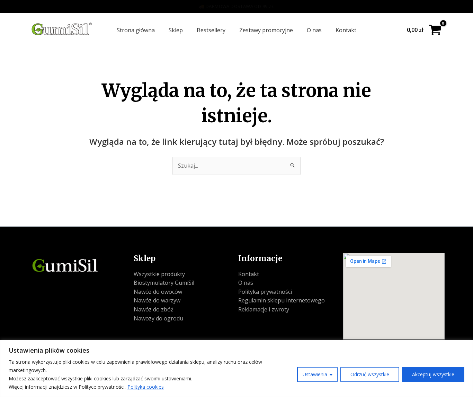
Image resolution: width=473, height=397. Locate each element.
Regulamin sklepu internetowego (281, 300)
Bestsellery (211, 30)
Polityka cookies (145, 386)
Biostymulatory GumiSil (164, 282)
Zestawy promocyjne (266, 30)
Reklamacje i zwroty (263, 309)
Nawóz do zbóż (153, 309)
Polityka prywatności (265, 291)
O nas (314, 30)
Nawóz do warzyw (157, 300)
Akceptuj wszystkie (433, 374)
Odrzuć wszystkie (369, 374)
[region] (236, 368)
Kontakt (346, 30)
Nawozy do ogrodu (158, 318)
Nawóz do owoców (158, 291)
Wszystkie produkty (159, 274)
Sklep (176, 30)
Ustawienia (315, 374)
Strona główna (136, 30)
